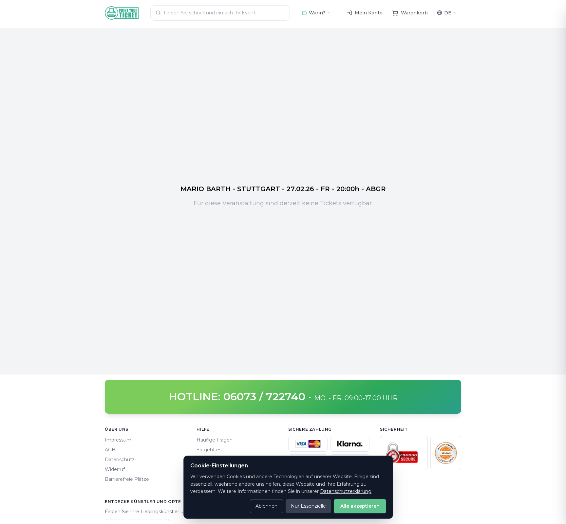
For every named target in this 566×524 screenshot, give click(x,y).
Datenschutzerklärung (345, 491)
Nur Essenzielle (308, 506)
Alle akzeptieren (360, 506)
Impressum (118, 440)
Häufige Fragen (215, 440)
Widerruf (115, 469)
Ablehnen (266, 506)
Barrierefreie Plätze (127, 479)
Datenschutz (120, 459)
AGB (110, 450)
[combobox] (220, 13)
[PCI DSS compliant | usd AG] (445, 453)
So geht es (209, 450)
